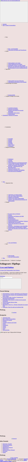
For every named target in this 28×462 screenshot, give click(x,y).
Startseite (5, 24)
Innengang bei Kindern (13, 109)
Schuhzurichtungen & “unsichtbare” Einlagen (18, 221)
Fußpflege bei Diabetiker (13, 197)
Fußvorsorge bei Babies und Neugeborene (17, 50)
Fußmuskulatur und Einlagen (14, 222)
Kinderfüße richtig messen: (14, 112)
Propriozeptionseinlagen (13, 220)
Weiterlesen (2, 276)
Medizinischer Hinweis (8, 447)
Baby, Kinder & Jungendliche (9, 319)
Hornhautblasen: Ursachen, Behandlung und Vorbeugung (15, 293)
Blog (4, 258)
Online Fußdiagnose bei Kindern (15, 64)
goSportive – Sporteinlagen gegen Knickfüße (18, 226)
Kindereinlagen (11, 114)
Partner (4, 452)
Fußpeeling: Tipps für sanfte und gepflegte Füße (13, 307)
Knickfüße (10, 143)
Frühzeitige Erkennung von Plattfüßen (16, 170)
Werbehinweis (6, 446)
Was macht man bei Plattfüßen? (15, 171)
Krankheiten (5, 325)
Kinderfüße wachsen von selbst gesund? (16, 65)
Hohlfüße (10, 142)
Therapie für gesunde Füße (14, 168)
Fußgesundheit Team (11, 270)
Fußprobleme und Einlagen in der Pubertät (17, 82)
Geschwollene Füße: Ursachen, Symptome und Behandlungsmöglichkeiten (13, 298)
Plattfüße (10, 141)
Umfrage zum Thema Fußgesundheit (16, 198)
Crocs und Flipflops (12, 242)
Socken (4, 327)
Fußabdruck (10, 159)
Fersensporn (10, 146)
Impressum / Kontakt (7, 443)
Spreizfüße (10, 138)
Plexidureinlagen (11, 218)
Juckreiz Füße (6, 303)
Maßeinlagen (11, 217)
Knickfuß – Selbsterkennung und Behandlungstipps (15, 167)
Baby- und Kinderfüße (13, 48)
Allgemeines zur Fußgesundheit (15, 194)
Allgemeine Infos (6, 317)
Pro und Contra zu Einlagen (14, 213)
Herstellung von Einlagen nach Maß (16, 216)
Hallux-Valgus (11, 144)
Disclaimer (5, 451)
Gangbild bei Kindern (13, 108)
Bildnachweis (6, 448)
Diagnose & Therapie (7, 320)
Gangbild (10, 160)
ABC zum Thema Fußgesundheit (15, 196)
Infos (4, 181)
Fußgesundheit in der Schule (14, 63)
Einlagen (10, 215)
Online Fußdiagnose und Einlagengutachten (17, 162)
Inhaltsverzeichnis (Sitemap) (9, 450)
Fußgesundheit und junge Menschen (16, 80)
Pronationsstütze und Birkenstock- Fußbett (17, 227)
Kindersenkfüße (11, 95)
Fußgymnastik (11, 255)
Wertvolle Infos (6, 330)
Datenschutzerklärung (7, 445)
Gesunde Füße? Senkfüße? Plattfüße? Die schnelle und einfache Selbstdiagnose (17, 164)
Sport (4, 328)
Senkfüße (10, 140)
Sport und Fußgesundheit (13, 256)
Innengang (10, 161)
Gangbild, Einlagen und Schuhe (9, 322)
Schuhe (4, 326)
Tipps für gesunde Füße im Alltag (10, 302)
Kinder (4, 323)
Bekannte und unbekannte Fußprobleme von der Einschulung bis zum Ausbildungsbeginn (17, 67)
